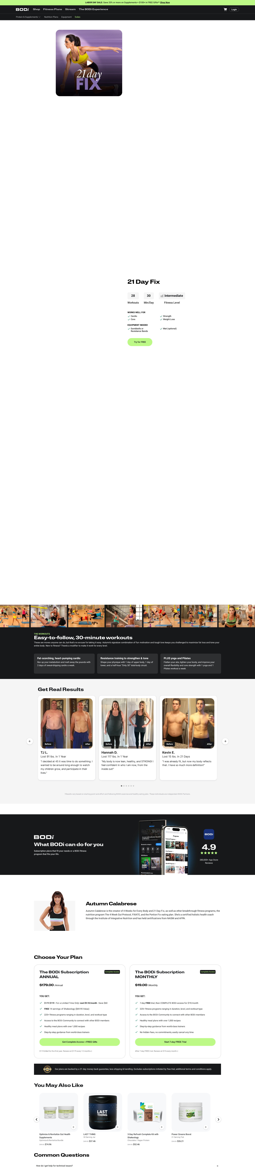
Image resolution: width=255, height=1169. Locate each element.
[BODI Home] (22, 9)
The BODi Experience (93, 9)
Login (234, 9)
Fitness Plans (52, 9)
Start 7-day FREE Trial (175, 1042)
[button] (121, 786)
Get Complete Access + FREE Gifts (79, 1042)
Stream (70, 9)
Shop (36, 9)
